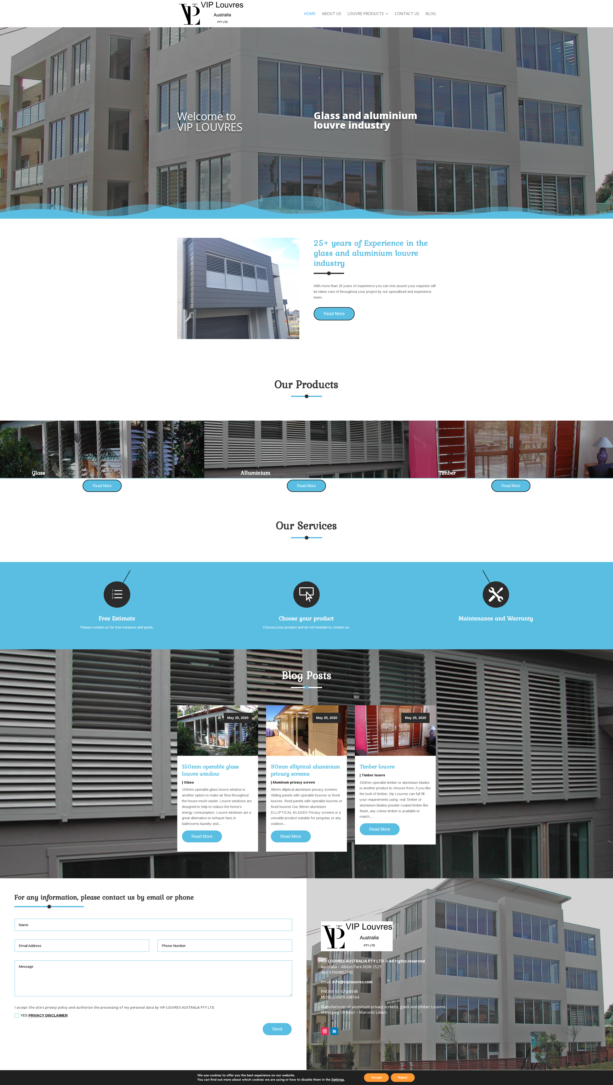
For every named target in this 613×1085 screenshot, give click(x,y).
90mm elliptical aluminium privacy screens (305, 770)
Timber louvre (377, 766)
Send (277, 1029)
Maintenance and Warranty (496, 618)
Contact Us (407, 14)
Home (310, 14)
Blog (431, 14)
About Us (331, 14)
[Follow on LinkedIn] (334, 1031)
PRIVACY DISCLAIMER (48, 1015)
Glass (189, 782)
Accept (376, 1077)
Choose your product (306, 618)
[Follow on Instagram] (325, 1031)
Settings (337, 1080)
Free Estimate (117, 618)
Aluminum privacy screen (293, 782)
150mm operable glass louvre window (210, 770)
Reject (403, 1077)
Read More (334, 313)
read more (202, 836)
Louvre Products (365, 14)
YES (44, 1015)
